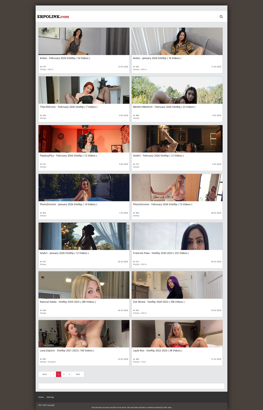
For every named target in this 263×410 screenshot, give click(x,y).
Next (78, 374)
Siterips (43, 69)
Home (53, 16)
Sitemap (50, 397)
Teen (143, 361)
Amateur (52, 361)
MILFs (51, 69)
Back (44, 374)
